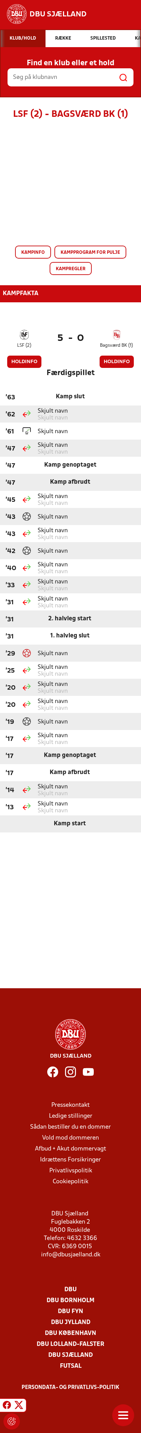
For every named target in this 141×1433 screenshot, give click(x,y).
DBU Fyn (70, 1311)
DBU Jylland (70, 1322)
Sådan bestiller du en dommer (70, 1127)
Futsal (70, 1366)
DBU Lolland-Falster (70, 1344)
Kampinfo (33, 252)
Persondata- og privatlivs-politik (70, 1387)
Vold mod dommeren (70, 1138)
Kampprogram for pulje (90, 252)
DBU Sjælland (70, 1355)
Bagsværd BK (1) (116, 345)
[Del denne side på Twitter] (18, 1406)
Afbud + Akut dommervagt (70, 1149)
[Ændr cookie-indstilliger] (11, 1421)
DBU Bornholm (70, 1301)
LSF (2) (24, 345)
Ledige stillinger (70, 1116)
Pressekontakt (70, 1105)
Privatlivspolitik (70, 1171)
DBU (70, 1290)
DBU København (70, 1333)
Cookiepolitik (70, 1182)
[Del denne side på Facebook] (7, 1406)
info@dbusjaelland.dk (70, 1255)
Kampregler (71, 269)
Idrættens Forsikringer (70, 1160)
